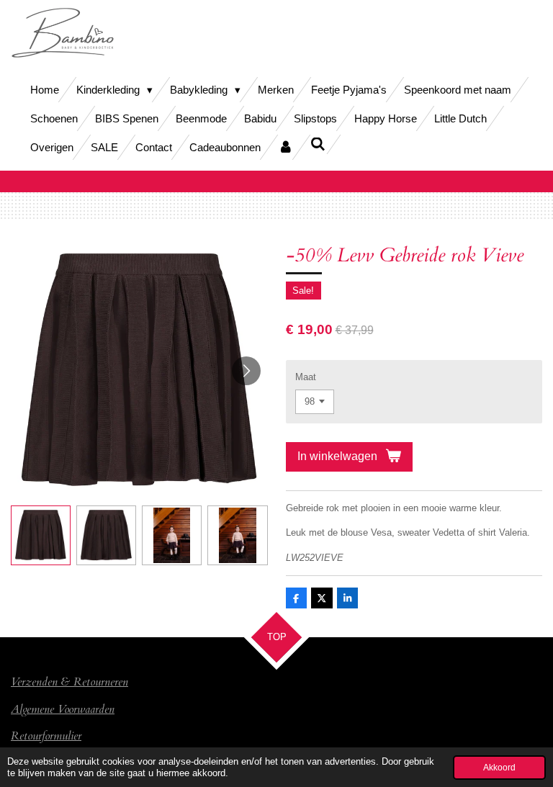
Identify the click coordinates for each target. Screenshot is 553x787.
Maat (305, 377)
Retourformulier (46, 736)
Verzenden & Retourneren (69, 682)
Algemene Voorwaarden (62, 709)
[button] (41, 535)
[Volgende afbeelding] (246, 370)
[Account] (285, 147)
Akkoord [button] (499, 767)
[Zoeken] (318, 144)
